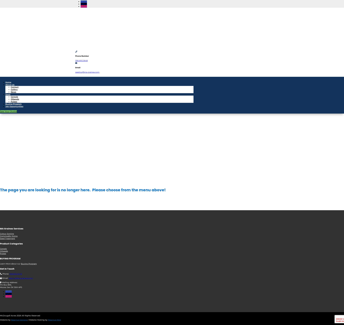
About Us (9, 84)
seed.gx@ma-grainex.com (87, 72)
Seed (7, 94)
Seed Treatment (7, 238)
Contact (15, 87)
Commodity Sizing (9, 236)
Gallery (14, 89)
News (13, 92)
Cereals (14, 97)
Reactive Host (54, 320)
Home (8, 82)
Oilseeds (15, 99)
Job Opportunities (14, 106)
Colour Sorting (7, 234)
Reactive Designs (19, 320)
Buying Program (13, 104)
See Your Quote (8, 111)
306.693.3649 (81, 60)
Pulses (14, 101)
